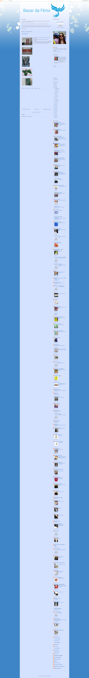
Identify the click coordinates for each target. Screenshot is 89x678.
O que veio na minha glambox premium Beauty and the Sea (61, 124)
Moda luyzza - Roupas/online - (59, 285)
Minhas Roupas (56, 396)
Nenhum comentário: (35, 88)
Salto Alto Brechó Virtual (58, 664)
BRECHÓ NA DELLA (57, 228)
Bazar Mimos (56, 507)
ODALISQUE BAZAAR (57, 242)
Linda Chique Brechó (57, 668)
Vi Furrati (55, 47)
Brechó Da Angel (57, 143)
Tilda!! (59, 404)
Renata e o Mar (60, 449)
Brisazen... (56, 292)
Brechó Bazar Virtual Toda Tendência (60, 257)
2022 (55, 86)
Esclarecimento (56, 421)
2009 (55, 117)
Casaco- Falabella (60, 602)
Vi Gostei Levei (56, 448)
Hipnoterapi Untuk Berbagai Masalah (59, 345)
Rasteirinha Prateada (61, 397)
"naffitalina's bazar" (57, 171)
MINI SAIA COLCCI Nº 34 (61, 293)
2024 (55, 83)
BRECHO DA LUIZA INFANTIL (59, 368)
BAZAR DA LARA (57, 389)
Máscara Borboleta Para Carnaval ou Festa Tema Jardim (61, 159)
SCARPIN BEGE (56, 279)
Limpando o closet (57, 164)
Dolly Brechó (56, 514)
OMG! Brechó (56, 424)
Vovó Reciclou (56, 344)
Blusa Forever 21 (60, 179)
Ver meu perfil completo (56, 51)
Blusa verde (60, 251)
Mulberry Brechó (57, 651)
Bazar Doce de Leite (57, 427)
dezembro (56, 88)
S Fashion (56, 646)
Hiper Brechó (56, 500)
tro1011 (55, 314)
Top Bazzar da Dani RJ (58, 455)
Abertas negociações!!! (57, 411)
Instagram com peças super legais (59, 207)
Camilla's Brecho (57, 420)
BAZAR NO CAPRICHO (57, 523)
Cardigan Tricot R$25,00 (61, 222)
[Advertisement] (36, 98)
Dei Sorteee (56, 591)
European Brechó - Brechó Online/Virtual (58, 250)
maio (56, 96)
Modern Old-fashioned (57, 221)
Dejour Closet (56, 644)
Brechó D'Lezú (56, 640)
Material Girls (56, 570)
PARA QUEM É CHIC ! (57, 122)
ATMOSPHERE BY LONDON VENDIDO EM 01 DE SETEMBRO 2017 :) (62, 173)
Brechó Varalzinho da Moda (58, 330)
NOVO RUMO (60, 210)
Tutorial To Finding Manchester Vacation (60, 425)
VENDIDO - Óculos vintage (62, 414)
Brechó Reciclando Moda (58, 462)
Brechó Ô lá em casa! (57, 434)
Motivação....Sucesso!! (57, 609)
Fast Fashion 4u (56, 382)
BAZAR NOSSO (56, 601)
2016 (55, 108)
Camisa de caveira (61, 501)
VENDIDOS (25, 33)
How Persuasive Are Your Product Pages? (60, 390)
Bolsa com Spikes (60, 491)
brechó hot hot (56, 403)
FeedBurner (62, 27)
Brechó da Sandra (57, 337)
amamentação (60, 442)
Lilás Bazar (56, 299)
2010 (55, 116)
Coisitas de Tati (56, 206)
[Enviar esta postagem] (39, 88)
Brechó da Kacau (57, 662)
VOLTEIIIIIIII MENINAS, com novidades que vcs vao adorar (62, 384)
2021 (55, 87)
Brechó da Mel (56, 530)
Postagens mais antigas (47, 109)
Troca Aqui (56, 313)
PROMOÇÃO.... (60, 612)
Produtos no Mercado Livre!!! (62, 186)
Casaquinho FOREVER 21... (62, 200)
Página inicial (37, 109)
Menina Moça (56, 537)
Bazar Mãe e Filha (57, 282)
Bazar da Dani (56, 490)
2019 (55, 104)
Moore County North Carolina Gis (59, 283)
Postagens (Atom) (38, 112)
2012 (55, 113)
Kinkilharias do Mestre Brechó (59, 584)
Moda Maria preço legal (58, 192)
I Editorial (59, 508)
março (56, 99)
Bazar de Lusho (56, 410)
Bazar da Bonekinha (57, 129)
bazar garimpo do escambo (58, 441)
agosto (56, 92)
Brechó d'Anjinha (57, 648)
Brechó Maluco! (56, 209)
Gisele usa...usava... (57, 598)
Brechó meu (56, 653)
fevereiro (56, 100)
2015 (55, 109)
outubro (56, 91)
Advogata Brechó (57, 199)
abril (56, 97)
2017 (55, 107)
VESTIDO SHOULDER (61, 428)
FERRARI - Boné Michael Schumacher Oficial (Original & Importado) (62, 586)
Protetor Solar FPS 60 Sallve (62, 57)
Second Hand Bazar (57, 178)
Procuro (59, 538)
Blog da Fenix (56, 56)
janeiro (56, 101)
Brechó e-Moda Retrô (57, 608)
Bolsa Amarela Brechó (57, 136)
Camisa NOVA (60, 435)
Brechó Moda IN (56, 623)
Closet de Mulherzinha (57, 577)
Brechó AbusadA (57, 521)
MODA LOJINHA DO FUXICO (58, 630)
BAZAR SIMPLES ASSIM (58, 497)
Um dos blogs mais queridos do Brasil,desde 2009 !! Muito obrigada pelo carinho (62, 457)
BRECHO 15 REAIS (57, 659)
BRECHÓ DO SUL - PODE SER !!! (59, 666)
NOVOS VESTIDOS (61, 324)
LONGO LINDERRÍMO (61, 286)
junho (56, 95)
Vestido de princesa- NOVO (62, 331)
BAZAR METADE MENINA (58, 655)
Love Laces (56, 555)
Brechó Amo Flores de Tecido (59, 157)
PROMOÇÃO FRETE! (61, 578)
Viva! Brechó (56, 235)
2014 (55, 111)
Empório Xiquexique (57, 375)
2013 (55, 112)
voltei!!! (55, 546)
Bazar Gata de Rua (57, 306)
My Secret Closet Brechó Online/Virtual (58, 217)
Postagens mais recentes (26, 109)
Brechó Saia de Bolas (57, 323)
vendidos (54, 79)
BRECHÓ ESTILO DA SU (58, 264)
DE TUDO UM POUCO (57, 657)
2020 (55, 103)
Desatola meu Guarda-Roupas (59, 185)
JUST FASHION (57, 642)
